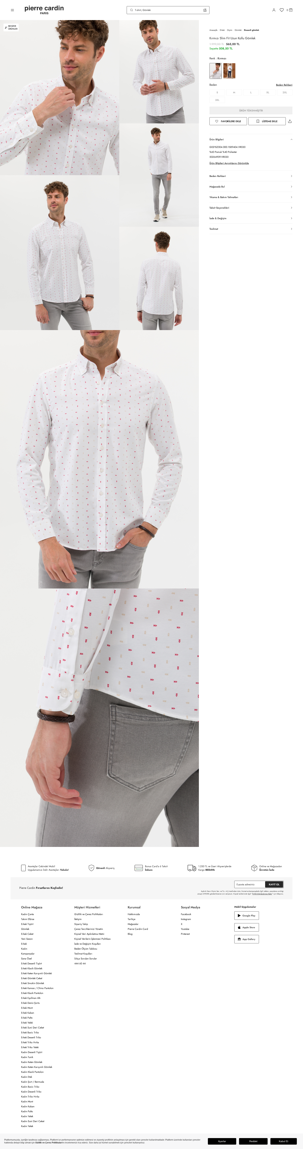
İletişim (78, 919)
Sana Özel (26, 958)
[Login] (274, 10)
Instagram (186, 919)
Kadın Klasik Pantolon (32, 1072)
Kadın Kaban (27, 1106)
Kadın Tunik (27, 1057)
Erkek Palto (27, 1017)
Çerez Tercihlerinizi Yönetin (88, 929)
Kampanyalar (28, 953)
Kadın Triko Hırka (30, 1096)
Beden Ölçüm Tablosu (85, 948)
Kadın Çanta (27, 914)
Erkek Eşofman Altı (31, 998)
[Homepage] (44, 10)
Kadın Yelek (27, 1116)
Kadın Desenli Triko (31, 1091)
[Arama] (131, 10)
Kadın (24, 948)
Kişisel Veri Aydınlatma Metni (89, 934)
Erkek (222, 30)
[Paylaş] (289, 121)
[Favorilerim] (282, 10)
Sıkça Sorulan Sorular (85, 958)
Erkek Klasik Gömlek (31, 968)
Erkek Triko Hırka (30, 1042)
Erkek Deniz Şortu (30, 1003)
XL (267, 92)
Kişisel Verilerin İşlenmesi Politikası (92, 939)
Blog (130, 934)
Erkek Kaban (27, 1013)
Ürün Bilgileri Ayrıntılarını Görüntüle (229, 163)
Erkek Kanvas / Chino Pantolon (37, 988)
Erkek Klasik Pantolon (32, 993)
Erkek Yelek (27, 1022)
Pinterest (185, 934)
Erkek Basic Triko (30, 1032)
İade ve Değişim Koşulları (87, 944)
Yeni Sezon (27, 939)
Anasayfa (213, 30)
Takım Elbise (27, 919)
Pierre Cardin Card (138, 929)
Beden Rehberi (284, 85)
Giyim (229, 30)
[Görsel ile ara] (204, 10)
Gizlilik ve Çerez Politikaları (88, 914)
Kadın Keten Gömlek (31, 1062)
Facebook (186, 914)
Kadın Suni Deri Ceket (32, 1121)
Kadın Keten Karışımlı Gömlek (36, 1067)
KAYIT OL (274, 884)
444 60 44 (80, 963)
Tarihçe (131, 919)
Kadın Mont (27, 1101)
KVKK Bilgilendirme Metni (262, 894)
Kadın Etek (26, 1077)
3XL (217, 100)
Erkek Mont (27, 1008)
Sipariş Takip (81, 924)
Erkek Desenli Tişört (31, 963)
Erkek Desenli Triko (31, 1037)
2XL (285, 92)
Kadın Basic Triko (30, 1086)
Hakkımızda (134, 914)
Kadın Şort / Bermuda (32, 1082)
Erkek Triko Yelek (30, 1047)
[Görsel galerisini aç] (59, 97)
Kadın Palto (27, 1111)
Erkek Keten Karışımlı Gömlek (36, 973)
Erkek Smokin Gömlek (32, 983)
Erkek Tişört (27, 924)
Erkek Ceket (27, 934)
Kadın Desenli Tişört (31, 1052)
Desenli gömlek (251, 30)
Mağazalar (133, 924)
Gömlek (238, 30)
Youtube (185, 929)
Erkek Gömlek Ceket (31, 978)
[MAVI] (229, 71)
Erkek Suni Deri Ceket (32, 1027)
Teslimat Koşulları (83, 953)
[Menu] (12, 10)
